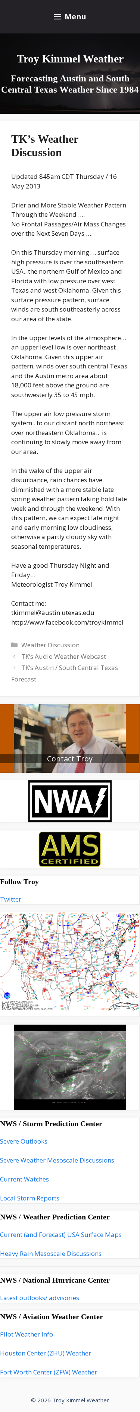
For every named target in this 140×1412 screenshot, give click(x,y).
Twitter (10, 899)
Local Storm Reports (29, 1198)
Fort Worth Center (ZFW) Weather (48, 1372)
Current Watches (24, 1179)
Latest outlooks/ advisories (39, 1297)
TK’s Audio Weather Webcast (63, 656)
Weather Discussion (50, 645)
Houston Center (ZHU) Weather (45, 1353)
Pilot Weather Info (26, 1334)
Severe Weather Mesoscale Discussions (57, 1160)
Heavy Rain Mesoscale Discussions (51, 1253)
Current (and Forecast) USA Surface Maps (61, 1234)
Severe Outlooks (23, 1141)
